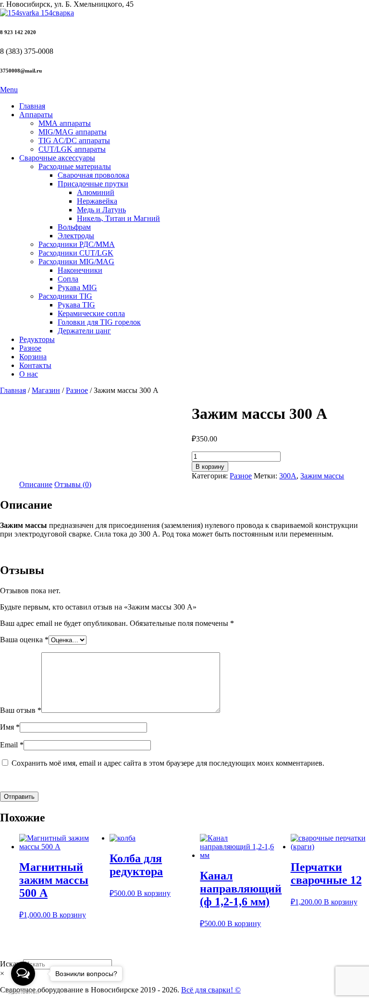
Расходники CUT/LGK (75, 253)
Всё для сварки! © (211, 990)
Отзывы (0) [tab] (72, 484)
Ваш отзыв (20, 710)
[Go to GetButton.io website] (23, 992)
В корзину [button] (69, 915)
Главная (32, 106)
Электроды (76, 236)
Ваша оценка (24, 639)
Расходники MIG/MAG (76, 261)
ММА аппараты (64, 123)
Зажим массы (322, 476)
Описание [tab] (35, 484)
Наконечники (80, 270)
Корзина (33, 357)
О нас (28, 374)
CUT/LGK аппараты (72, 149)
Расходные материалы (74, 166)
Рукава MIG (77, 287)
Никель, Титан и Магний (118, 218)
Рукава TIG (76, 305)
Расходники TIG (65, 296)
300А (287, 476)
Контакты (35, 365)
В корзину (210, 466)
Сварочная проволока (93, 175)
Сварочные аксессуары (57, 158)
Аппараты (36, 114)
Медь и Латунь (101, 210)
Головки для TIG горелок (99, 322)
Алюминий (95, 192)
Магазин (46, 390)
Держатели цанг (84, 331)
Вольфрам (74, 227)
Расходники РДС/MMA (76, 244)
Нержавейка (97, 201)
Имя (10, 727)
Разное (30, 348)
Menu (9, 90)
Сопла (68, 279)
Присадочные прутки (93, 184)
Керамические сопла (91, 313)
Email (12, 745)
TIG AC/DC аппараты (74, 140)
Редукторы (37, 339)
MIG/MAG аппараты (72, 132)
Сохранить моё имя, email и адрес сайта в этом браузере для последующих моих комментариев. (168, 763)
